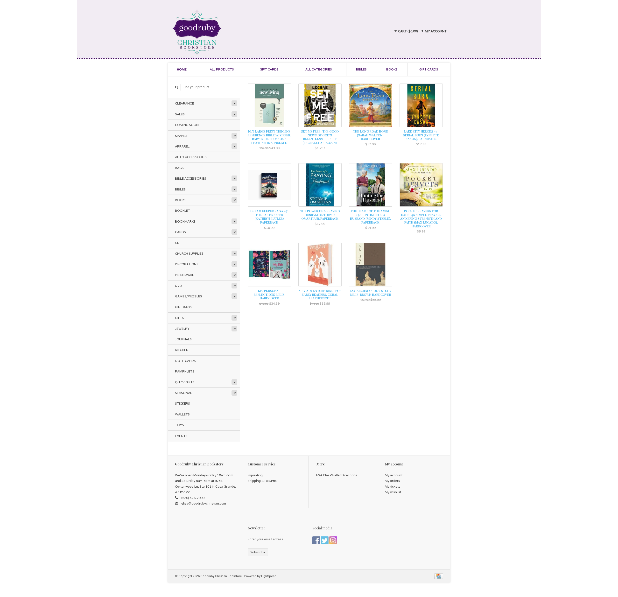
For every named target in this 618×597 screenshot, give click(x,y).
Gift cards (269, 69)
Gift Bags (183, 307)
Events (181, 436)
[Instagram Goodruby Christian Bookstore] (333, 540)
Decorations (186, 264)
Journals (183, 339)
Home (182, 69)
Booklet (182, 211)
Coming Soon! (187, 125)
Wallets (182, 414)
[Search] (176, 87)
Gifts (179, 318)
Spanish (182, 136)
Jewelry (182, 329)
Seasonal (183, 393)
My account (435, 31)
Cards (180, 232)
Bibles (361, 69)
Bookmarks (185, 221)
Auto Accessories (191, 157)
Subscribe (257, 552)
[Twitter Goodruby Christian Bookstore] (325, 540)
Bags (179, 168)
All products (222, 69)
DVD (178, 286)
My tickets (392, 487)
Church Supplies (189, 254)
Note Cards (185, 361)
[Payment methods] (438, 576)
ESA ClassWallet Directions (336, 475)
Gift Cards (428, 69)
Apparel (182, 146)
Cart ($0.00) (408, 31)
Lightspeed (268, 576)
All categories (318, 69)
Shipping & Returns (262, 481)
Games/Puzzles (188, 296)
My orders (392, 481)
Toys (179, 425)
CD (177, 243)
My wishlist (393, 492)
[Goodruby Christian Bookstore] (239, 31)
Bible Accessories (190, 178)
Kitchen (182, 350)
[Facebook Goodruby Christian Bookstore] (316, 540)
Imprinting (255, 475)
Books (392, 69)
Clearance (184, 103)
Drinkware (184, 275)
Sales (180, 114)
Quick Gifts (185, 382)
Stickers (182, 403)
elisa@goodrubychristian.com (203, 503)
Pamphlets (184, 371)
